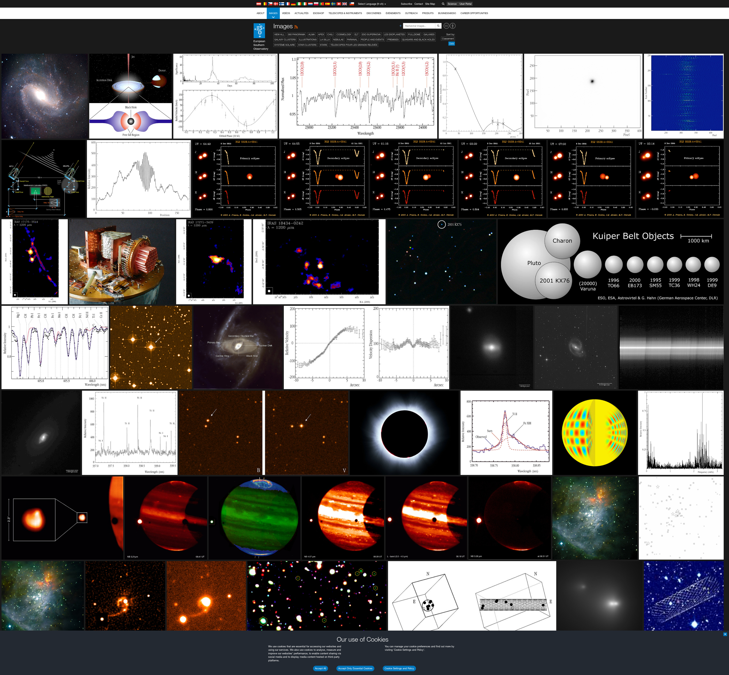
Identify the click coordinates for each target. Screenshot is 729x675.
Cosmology (344, 34)
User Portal (466, 3)
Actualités (301, 13)
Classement (448, 38)
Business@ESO (447, 13)
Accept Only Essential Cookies (355, 668)
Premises (393, 39)
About (260, 13)
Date (451, 43)
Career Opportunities (474, 13)
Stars (323, 44)
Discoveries (374, 13)
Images (273, 13)
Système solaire (284, 44)
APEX (321, 34)
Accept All (320, 668)
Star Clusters (307, 44)
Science (452, 3)
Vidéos (286, 13)
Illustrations (308, 39)
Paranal (352, 39)
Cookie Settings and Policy (399, 668)
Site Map (430, 3)
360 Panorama (296, 34)
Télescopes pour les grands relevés (354, 44)
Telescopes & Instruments (345, 13)
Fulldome (414, 34)
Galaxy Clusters (285, 39)
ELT (356, 34)
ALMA (311, 34)
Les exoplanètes (394, 34)
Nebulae (338, 39)
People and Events (372, 39)
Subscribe (406, 3)
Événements (393, 13)
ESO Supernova (371, 34)
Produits (428, 13)
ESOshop (318, 13)
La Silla (325, 39)
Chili (330, 34)
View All (279, 34)
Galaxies (429, 34)
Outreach (411, 13)
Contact (418, 3)
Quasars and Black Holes (418, 39)
